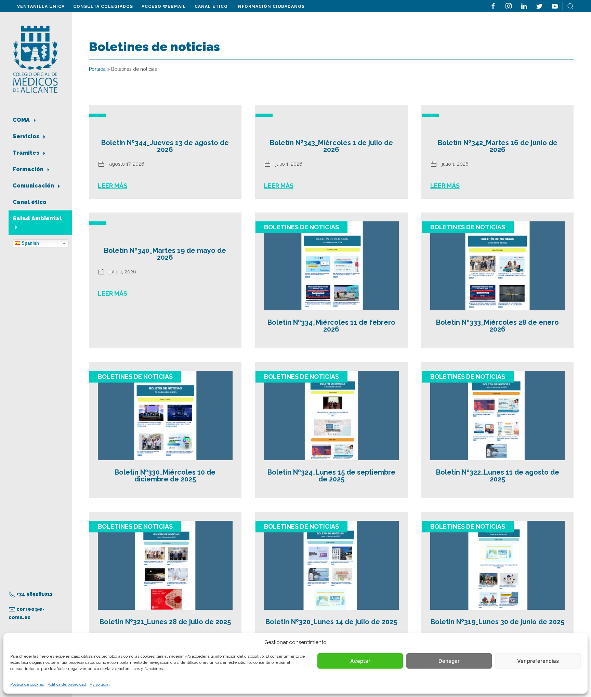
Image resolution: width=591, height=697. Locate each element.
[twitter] (539, 5)
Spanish (29, 243)
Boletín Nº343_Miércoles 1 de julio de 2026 (331, 146)
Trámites (27, 153)
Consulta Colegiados (103, 6)
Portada (97, 69)
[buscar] (570, 5)
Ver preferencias (538, 661)
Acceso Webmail (164, 6)
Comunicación (34, 185)
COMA (22, 120)
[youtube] (554, 5)
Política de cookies (27, 684)
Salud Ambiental (37, 218)
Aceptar (360, 661)
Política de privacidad (67, 684)
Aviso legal (99, 684)
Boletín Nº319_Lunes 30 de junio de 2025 (497, 622)
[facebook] (493, 5)
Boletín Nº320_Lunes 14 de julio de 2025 (331, 622)
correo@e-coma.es (26, 613)
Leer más (112, 185)
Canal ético (211, 6)
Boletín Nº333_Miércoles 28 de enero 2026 (497, 325)
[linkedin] (524, 5)
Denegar (449, 661)
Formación (29, 169)
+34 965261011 (34, 594)
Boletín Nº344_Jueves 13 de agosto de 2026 (165, 146)
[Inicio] (35, 58)
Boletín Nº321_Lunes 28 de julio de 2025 (165, 622)
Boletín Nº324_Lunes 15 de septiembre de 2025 (331, 475)
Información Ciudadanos (270, 6)
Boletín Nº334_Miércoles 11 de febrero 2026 (331, 325)
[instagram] (508, 5)
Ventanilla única (41, 6)
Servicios (27, 136)
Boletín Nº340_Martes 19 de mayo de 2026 (165, 253)
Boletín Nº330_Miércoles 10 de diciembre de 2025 (165, 475)
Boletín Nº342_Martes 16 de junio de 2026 (497, 146)
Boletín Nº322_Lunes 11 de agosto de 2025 (497, 475)
